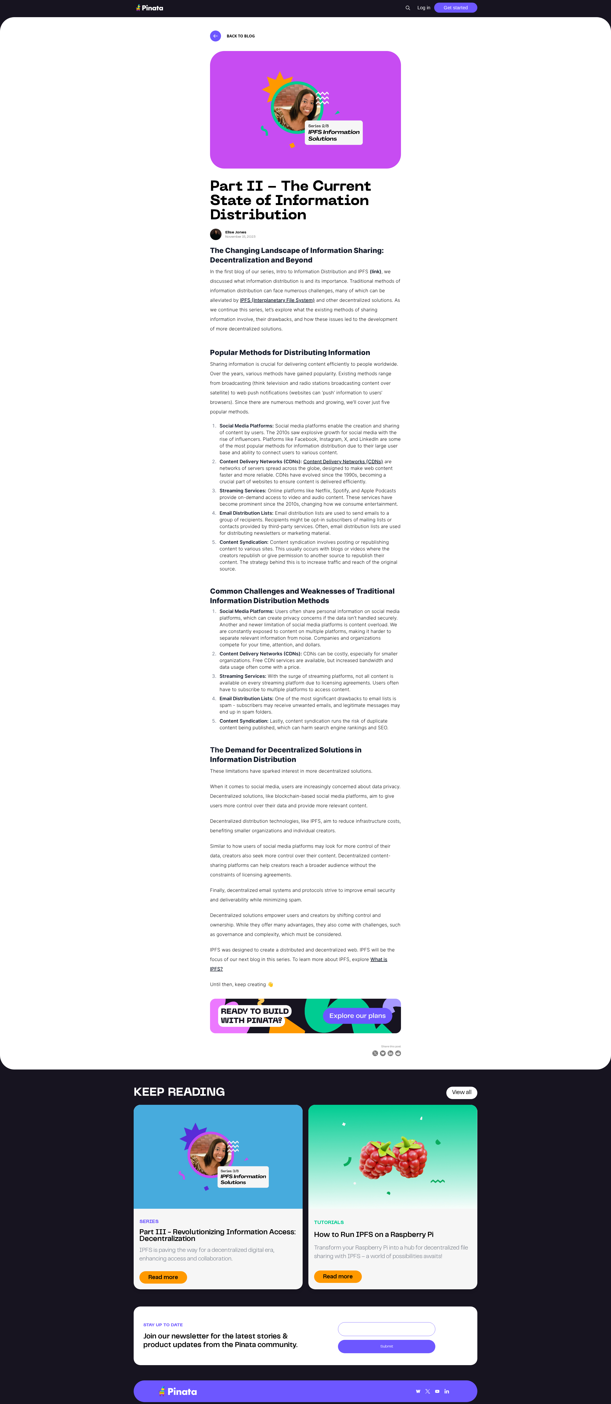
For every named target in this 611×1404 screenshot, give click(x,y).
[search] (408, 8)
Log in (423, 7)
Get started (456, 7)
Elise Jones (235, 232)
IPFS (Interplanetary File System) (277, 300)
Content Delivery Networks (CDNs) (343, 461)
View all (462, 1092)
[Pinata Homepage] (177, 1391)
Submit (386, 1346)
